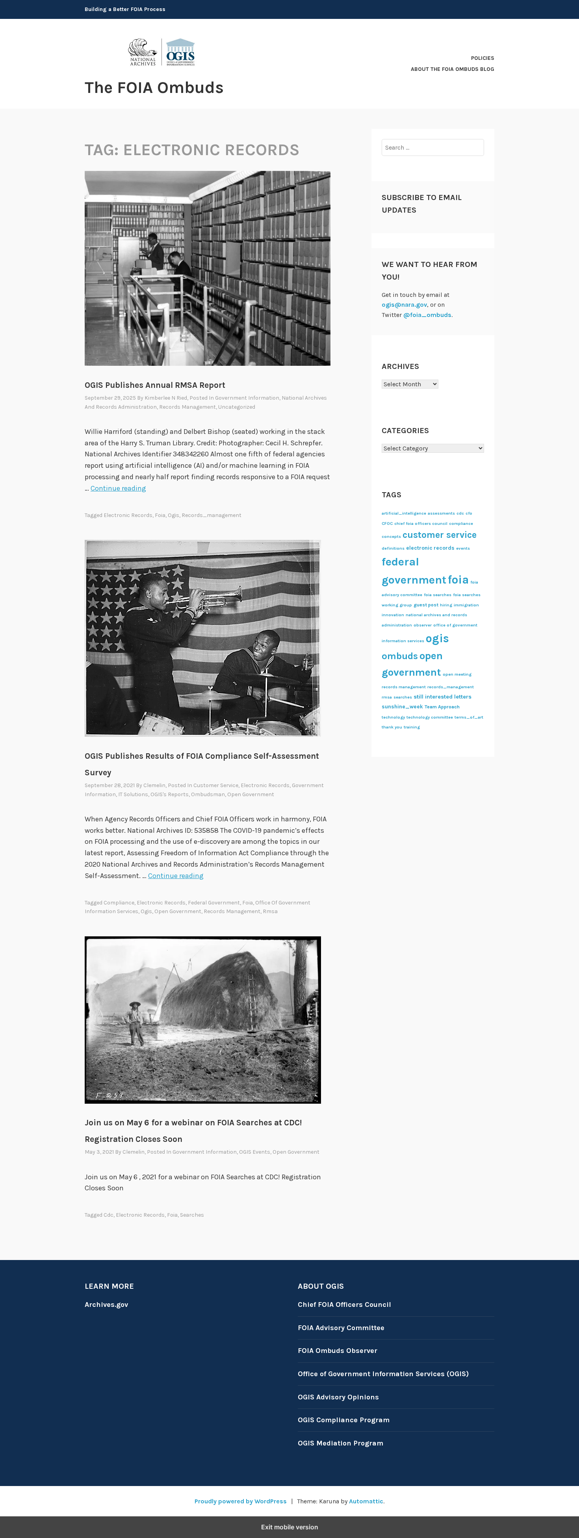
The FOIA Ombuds (154, 87)
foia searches (437, 594)
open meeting (457, 674)
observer (423, 625)
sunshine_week (402, 706)
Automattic (366, 1501)
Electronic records (265, 785)
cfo (469, 513)
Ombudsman (208, 794)
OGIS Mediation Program (340, 1443)
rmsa (270, 911)
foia (160, 515)
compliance (119, 902)
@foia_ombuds (427, 315)
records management (232, 911)
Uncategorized (236, 407)
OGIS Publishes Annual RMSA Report (155, 385)
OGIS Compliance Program (344, 1420)
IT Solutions (133, 794)
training (412, 727)
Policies (482, 58)
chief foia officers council (420, 523)
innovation (393, 614)
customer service (440, 534)
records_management (211, 515)
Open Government (250, 794)
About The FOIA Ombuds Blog (452, 69)
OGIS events (254, 1152)
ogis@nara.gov (404, 304)
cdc (108, 1215)
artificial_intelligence (404, 513)
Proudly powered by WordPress (241, 1501)
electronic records (128, 515)
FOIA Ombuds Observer (337, 1350)
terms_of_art (469, 717)
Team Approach (442, 707)
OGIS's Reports (169, 794)
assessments (441, 513)
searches (192, 1215)
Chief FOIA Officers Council (344, 1304)
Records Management (187, 407)
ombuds (400, 656)
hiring (446, 605)
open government (177, 911)
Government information (247, 398)
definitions (393, 548)
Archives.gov (106, 1304)
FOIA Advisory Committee (341, 1327)
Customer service (215, 785)
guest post (426, 605)
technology (393, 717)
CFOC (387, 523)
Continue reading (118, 488)
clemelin (154, 785)
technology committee (429, 717)
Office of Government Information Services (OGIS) (383, 1373)
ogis (173, 515)
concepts (391, 536)
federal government (214, 902)
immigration (466, 605)
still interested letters (442, 696)
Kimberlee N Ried (166, 398)
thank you (392, 727)
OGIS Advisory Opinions (338, 1397)
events (463, 548)
